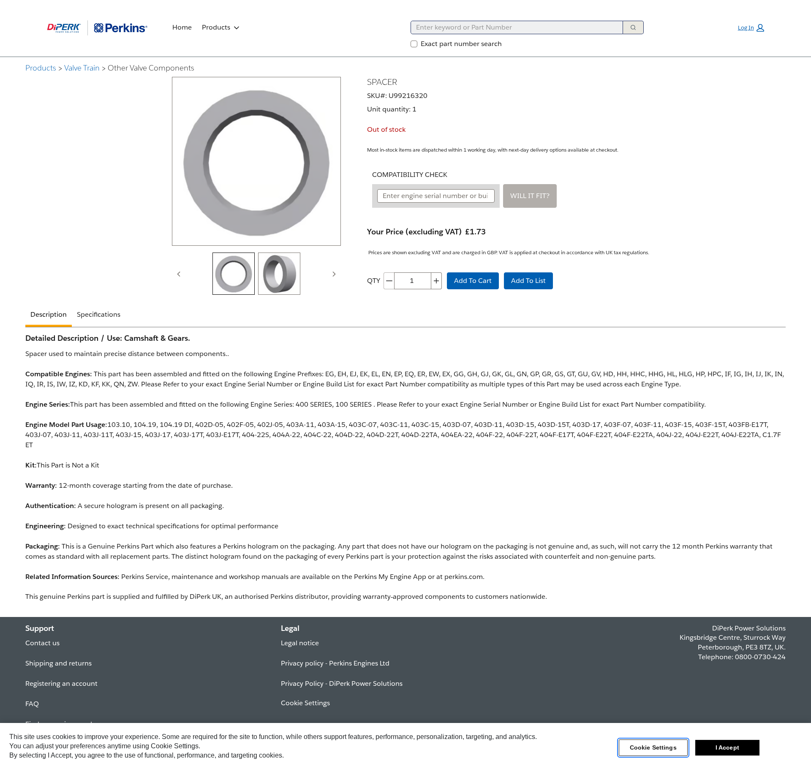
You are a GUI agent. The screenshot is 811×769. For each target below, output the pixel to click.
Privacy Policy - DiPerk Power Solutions (342, 683)
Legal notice (300, 643)
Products (216, 27)
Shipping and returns (58, 663)
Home (182, 27)
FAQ (32, 703)
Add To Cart (473, 280)
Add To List (528, 280)
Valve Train (82, 68)
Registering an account (61, 683)
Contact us (42, 643)
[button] (751, 27)
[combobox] (513, 27)
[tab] (233, 274)
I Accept (727, 747)
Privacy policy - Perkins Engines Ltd (335, 663)
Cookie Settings (653, 747)
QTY (373, 280)
